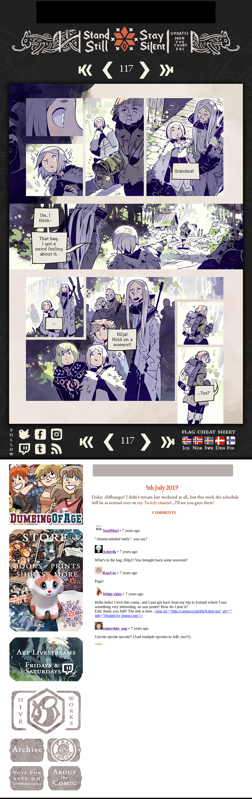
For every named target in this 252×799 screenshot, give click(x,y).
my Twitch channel (155, 502)
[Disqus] (165, 583)
